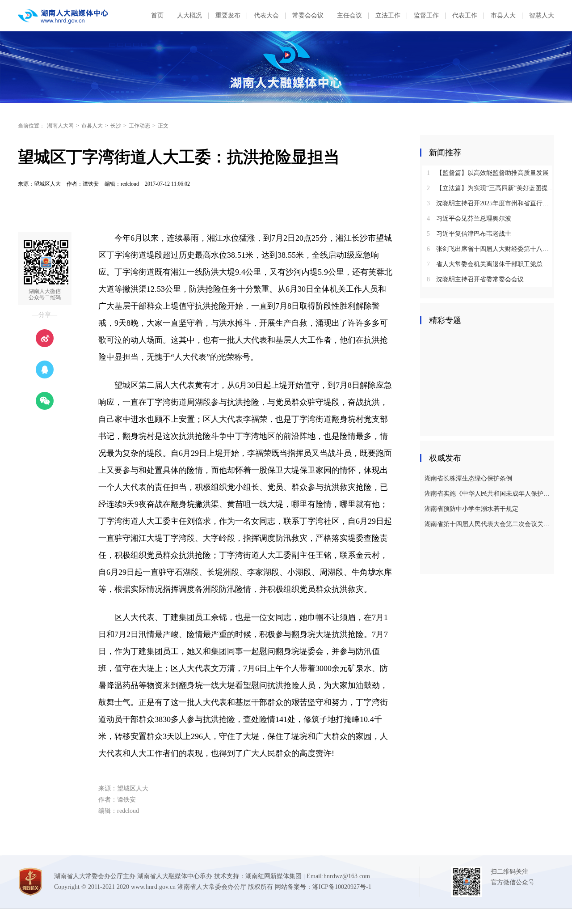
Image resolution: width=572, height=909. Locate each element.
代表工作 (464, 15)
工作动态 (139, 126)
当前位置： (31, 126)
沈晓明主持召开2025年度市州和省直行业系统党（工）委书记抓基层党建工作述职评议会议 (490, 203)
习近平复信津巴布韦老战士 (469, 233)
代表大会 (266, 15)
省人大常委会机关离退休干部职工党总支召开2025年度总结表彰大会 (490, 264)
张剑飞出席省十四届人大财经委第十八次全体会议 (490, 249)
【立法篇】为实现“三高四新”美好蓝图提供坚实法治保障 (490, 188)
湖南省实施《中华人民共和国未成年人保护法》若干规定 (488, 493)
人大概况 (189, 15)
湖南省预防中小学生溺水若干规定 (471, 508)
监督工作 (426, 15)
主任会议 (349, 15)
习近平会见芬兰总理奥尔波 (469, 218)
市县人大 (503, 15)
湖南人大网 (60, 126)
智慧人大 (541, 15)
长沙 (115, 126)
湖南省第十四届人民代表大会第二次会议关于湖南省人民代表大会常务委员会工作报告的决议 (488, 524)
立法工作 (387, 15)
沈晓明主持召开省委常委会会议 (475, 279)
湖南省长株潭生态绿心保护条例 (468, 478)
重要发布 (227, 15)
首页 (157, 15)
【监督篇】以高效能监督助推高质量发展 (488, 173)
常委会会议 (308, 15)
